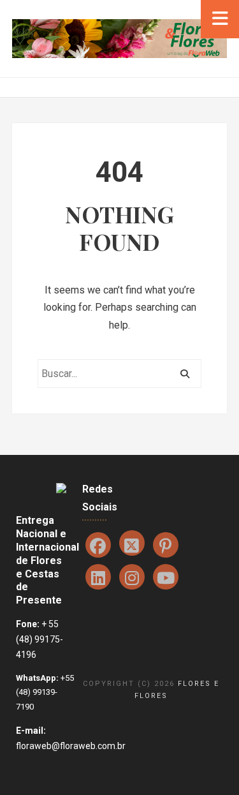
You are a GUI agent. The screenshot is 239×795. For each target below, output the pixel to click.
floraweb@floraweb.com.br (71, 746)
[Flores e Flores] (119, 38)
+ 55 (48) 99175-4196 (39, 639)
